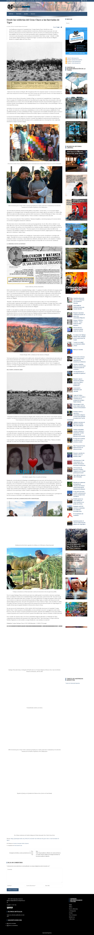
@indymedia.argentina (77, 59)
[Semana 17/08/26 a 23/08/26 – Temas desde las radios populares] (69, 322)
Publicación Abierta (38, 0)
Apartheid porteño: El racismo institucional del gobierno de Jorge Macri (79, 522)
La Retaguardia (72, 911)
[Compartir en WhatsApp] (60, 27)
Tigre (21, 845)
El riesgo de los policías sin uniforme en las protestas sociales (79, 440)
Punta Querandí (17, 845)
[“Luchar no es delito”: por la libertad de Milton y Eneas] (69, 344)
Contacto (25, 0)
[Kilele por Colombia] (69, 351)
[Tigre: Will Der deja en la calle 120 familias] (69, 477)
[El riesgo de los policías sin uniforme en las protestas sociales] (69, 440)
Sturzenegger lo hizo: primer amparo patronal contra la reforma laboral (79, 406)
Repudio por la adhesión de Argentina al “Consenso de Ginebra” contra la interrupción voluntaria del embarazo (79, 486)
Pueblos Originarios (25, 843)
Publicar (33, 14)
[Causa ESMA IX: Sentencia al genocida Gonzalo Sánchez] (69, 307)
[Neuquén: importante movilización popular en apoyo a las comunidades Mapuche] (69, 314)
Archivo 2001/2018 (30, 0)
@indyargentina (75, 58)
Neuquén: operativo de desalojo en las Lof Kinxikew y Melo (78, 455)
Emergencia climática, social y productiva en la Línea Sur (21, 853)
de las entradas (11, 923)
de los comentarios (12, 925)
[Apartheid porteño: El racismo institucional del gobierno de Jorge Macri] (69, 522)
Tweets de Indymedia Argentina (73, 683)
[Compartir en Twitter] (55, 27)
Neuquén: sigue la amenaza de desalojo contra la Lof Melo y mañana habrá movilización (78, 382)
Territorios (18, 14)
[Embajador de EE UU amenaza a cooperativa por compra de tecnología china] (69, 508)
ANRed (70, 907)
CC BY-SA (14, 905)
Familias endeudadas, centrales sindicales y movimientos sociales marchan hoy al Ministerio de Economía (79, 433)
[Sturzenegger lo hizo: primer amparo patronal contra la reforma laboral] (69, 406)
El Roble (71, 913)
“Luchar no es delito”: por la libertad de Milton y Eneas (79, 344)
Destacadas (19, 843)
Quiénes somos (19, 0)
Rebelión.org (72, 917)
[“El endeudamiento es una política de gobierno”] (69, 373)
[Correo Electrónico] (58, 27)
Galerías (26, 14)
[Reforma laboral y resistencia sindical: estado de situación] (69, 329)
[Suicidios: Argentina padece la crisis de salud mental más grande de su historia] (69, 366)
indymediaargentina (76, 61)
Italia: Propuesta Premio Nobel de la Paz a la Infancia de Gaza (79, 447)
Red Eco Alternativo (73, 909)
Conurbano (15, 843)
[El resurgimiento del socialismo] (69, 515)
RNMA (70, 905)
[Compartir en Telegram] (61, 27)
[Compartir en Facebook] (53, 27)
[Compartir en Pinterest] (56, 27)
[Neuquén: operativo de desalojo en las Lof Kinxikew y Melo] (69, 454)
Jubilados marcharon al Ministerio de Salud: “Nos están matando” (79, 424)
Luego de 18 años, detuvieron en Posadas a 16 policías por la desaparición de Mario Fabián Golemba (79, 399)
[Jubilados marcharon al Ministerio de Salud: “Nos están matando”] (69, 424)
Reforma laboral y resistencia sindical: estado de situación (78, 329)
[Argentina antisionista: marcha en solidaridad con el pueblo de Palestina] (69, 300)
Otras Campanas (73, 915)
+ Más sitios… (72, 919)
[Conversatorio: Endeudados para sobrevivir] (69, 389)
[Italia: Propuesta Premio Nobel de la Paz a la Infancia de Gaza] (69, 447)
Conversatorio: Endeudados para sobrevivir (77, 389)
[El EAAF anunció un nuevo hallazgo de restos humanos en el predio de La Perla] (69, 500)
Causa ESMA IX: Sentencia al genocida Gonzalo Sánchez (78, 307)
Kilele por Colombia (78, 349)
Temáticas (11, 14)
